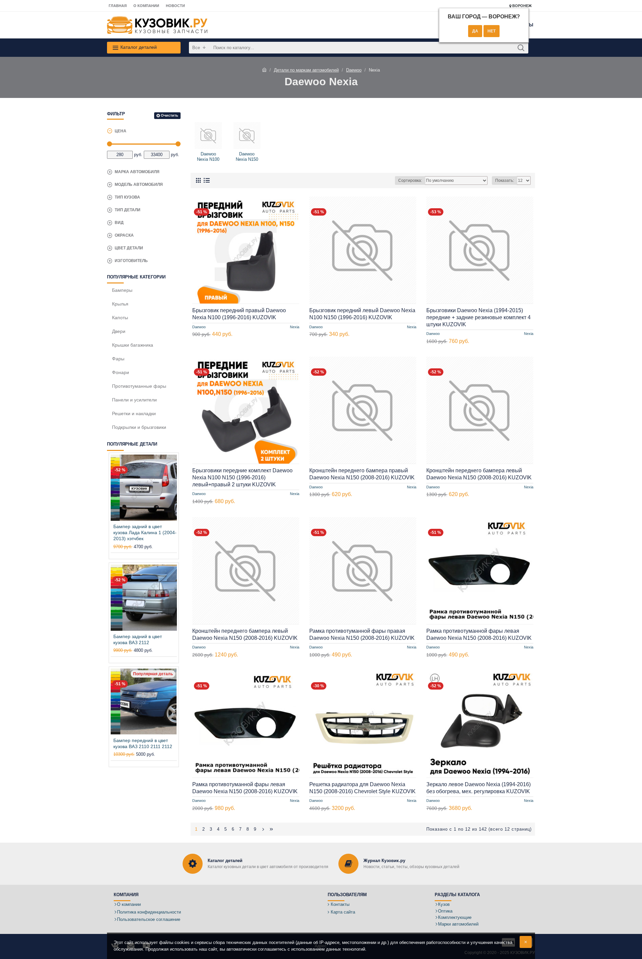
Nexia (294, 327)
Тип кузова (127, 197)
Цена (120, 131)
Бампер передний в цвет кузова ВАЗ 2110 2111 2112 (142, 743)
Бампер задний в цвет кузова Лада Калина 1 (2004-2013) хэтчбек (145, 532)
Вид (119, 222)
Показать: (504, 180)
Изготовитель (131, 260)
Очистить (169, 115)
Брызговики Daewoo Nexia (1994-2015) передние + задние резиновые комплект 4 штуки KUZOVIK (478, 317)
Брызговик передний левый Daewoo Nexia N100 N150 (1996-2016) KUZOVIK (362, 314)
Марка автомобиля (137, 171)
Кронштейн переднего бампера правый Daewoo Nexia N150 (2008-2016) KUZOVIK (362, 474)
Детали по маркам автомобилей (306, 70)
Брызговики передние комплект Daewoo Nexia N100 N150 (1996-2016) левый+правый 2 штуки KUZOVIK (242, 477)
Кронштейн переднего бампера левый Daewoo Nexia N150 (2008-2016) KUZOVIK (479, 474)
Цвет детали (129, 248)
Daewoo (353, 70)
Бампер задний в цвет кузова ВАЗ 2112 (137, 639)
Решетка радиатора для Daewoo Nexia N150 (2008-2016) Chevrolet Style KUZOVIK (362, 788)
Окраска (124, 235)
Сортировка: (410, 180)
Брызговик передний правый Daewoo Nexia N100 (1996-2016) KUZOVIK (239, 314)
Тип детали (127, 210)
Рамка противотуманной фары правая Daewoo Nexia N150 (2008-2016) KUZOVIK (362, 634)
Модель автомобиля (139, 184)
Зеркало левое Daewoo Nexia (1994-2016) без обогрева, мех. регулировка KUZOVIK (478, 788)
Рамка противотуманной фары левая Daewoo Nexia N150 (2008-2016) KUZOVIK (479, 634)
